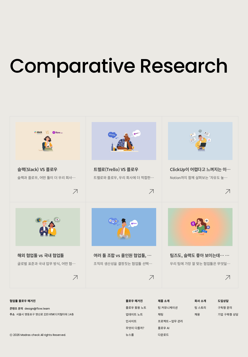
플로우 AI (163, 328)
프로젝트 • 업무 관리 (170, 321)
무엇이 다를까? (135, 328)
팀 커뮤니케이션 (168, 307)
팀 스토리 (200, 307)
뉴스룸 (130, 335)
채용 (197, 314)
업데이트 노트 (134, 314)
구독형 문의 (225, 307)
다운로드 (163, 335)
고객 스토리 (103, 8)
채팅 (160, 314)
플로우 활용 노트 (136, 307)
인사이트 (131, 321)
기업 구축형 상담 (228, 314)
